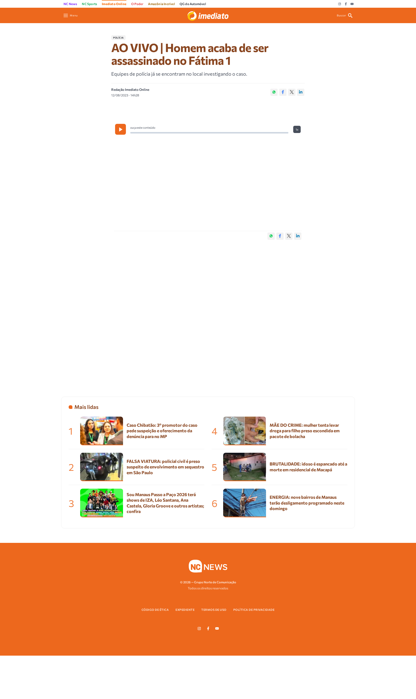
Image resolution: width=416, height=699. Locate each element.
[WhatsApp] (274, 92)
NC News (70, 4)
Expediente (185, 609)
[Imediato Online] (208, 15)
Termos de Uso (214, 609)
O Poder (137, 4)
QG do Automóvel (193, 4)
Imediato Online (114, 4)
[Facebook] (345, 4)
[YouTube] (352, 4)
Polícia (118, 37)
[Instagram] (339, 4)
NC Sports (89, 4)
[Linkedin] (300, 92)
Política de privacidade (254, 609)
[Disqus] (208, 313)
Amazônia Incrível (161, 4)
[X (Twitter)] (291, 92)
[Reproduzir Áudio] (120, 129)
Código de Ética (155, 609)
